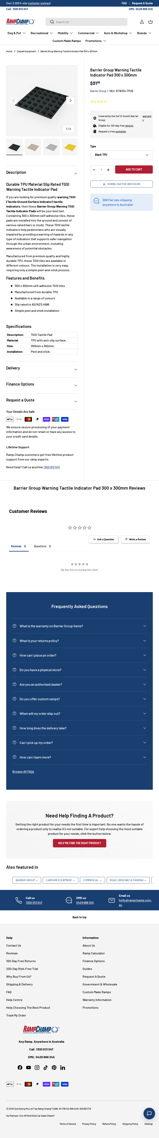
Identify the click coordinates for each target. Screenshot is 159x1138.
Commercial (92, 880)
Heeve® (51, 1115)
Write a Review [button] (137, 539)
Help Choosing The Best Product (28, 1007)
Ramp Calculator (94, 953)
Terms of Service (68, 1123)
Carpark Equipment (26, 51)
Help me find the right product (79, 843)
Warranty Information (97, 1000)
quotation (120, 131)
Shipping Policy (130, 1123)
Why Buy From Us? (18, 976)
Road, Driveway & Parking (128, 880)
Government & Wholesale (100, 984)
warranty (147, 118)
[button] (150, 21)
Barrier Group (98, 91)
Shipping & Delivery (19, 984)
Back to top (79, 917)
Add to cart (134, 169)
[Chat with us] (149, 1113)
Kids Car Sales (39, 1115)
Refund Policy (109, 1123)
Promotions (91, 1007)
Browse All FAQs (23, 771)
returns (129, 125)
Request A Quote (142, 3)
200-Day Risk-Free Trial (22, 968)
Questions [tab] (40, 546)
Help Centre (14, 1000)
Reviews (12, 953)
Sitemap (148, 1123)
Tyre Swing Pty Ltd (23, 1108)
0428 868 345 (85, 902)
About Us (89, 945)
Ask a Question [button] (105, 539)
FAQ (124, 3)
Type (93, 146)
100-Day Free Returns (21, 961)
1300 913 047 (51, 467)
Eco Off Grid (25, 1115)
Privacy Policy (89, 1123)
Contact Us (13, 945)
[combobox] (87, 22)
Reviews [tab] (16, 546)
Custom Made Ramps (67, 41)
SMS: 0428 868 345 (141, 9)
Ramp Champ (44, 1108)
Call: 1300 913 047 (17, 9)
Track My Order (16, 1015)
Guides (87, 968)
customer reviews (39, 3)
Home (9, 51)
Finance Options (94, 961)
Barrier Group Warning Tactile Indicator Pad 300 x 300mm (69, 51)
